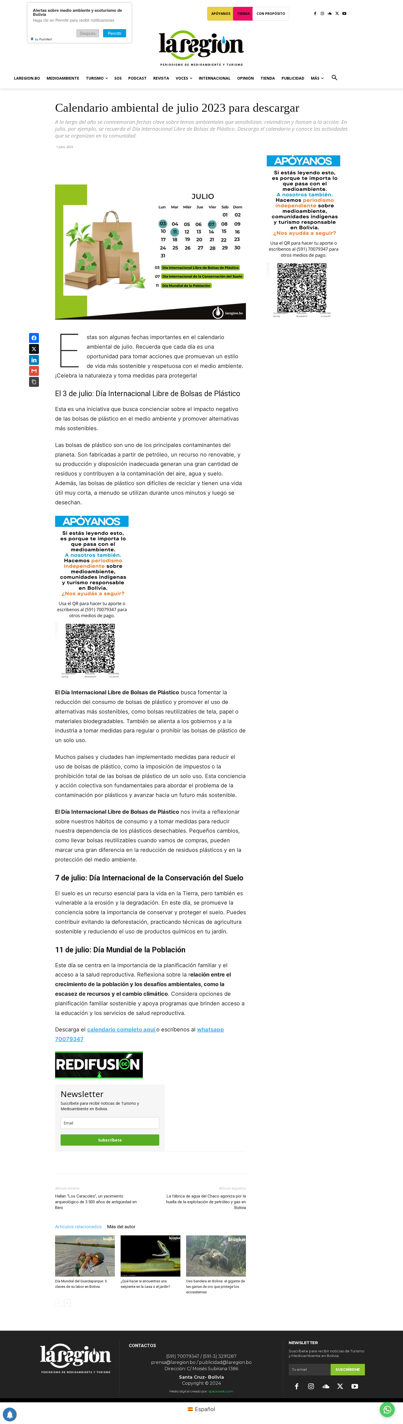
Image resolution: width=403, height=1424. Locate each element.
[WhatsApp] (118, 168)
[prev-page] (58, 1303)
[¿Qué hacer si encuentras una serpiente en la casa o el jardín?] (150, 1256)
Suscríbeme (348, 1369)
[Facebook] (315, 14)
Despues (87, 33)
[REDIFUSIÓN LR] (150, 1065)
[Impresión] (144, 168)
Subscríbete (110, 1140)
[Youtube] (344, 14)
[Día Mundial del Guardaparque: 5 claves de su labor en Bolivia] (85, 1256)
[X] (337, 14)
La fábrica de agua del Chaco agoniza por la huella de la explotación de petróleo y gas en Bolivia (206, 1202)
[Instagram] (322, 14)
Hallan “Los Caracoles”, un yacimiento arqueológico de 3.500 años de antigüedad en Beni (96, 1202)
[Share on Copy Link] (34, 382)
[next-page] (67, 1303)
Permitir (114, 33)
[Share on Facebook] (34, 338)
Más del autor (121, 1226)
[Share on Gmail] (34, 371)
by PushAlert (43, 39)
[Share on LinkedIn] (34, 360)
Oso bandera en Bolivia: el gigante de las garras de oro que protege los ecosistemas (215, 1286)
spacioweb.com (221, 1391)
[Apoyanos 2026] (303, 316)
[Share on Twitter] (34, 349)
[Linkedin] (131, 168)
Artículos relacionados (78, 1226)
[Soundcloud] (329, 14)
